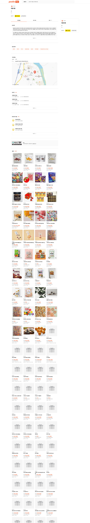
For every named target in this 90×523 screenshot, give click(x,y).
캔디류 (14, 49)
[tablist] (34, 21)
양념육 (32, 49)
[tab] (19, 21)
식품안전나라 (34, 143)
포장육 (18, 49)
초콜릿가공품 (27, 49)
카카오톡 (18, 16)
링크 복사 (24, 16)
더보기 (34, 38)
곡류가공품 (36, 49)
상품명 (25, 1)
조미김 (22, 49)
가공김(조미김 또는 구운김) (44, 49)
